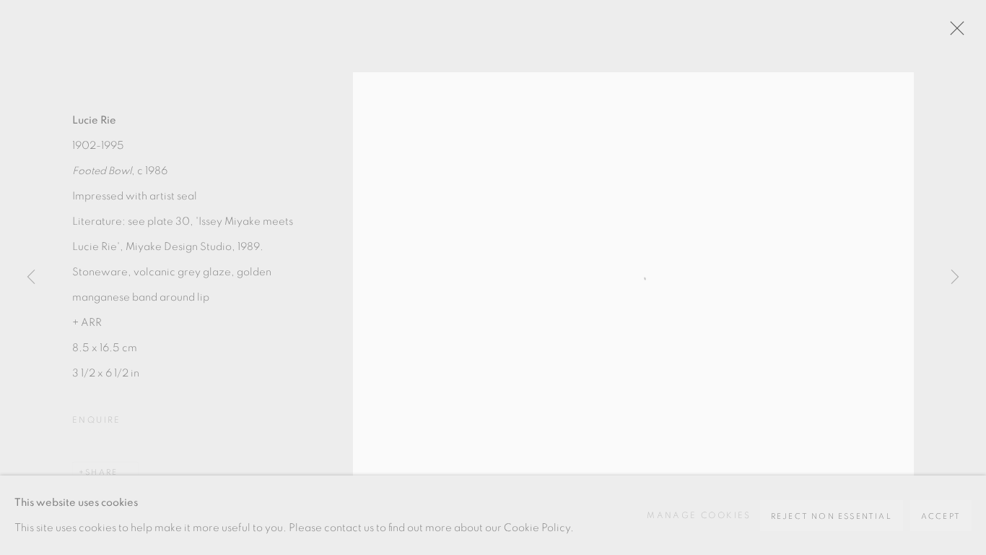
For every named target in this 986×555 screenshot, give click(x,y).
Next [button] (955, 277)
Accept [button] (941, 516)
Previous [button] (31, 277)
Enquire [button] (96, 420)
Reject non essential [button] (831, 516)
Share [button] (101, 472)
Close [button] (953, 32)
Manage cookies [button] (699, 515)
